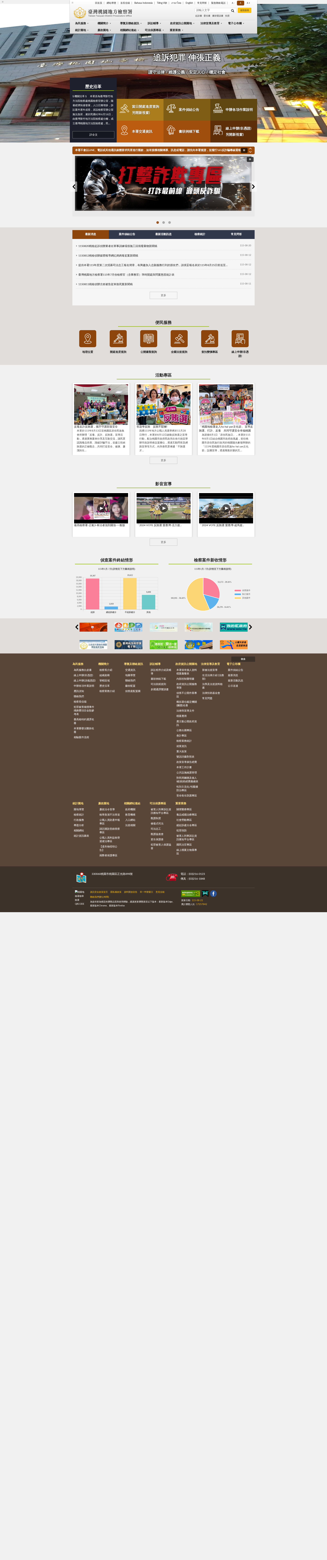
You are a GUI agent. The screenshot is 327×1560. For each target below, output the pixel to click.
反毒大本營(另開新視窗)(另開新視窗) (169, 222)
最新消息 (233, 675)
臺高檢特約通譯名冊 (84, 721)
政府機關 (130, 809)
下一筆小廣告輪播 (250, 627)
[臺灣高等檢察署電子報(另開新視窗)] (128, 644)
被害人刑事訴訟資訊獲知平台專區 (161, 811)
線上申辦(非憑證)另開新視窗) (238, 131)
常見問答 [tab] (236, 234)
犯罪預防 (181, 830)
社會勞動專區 (184, 820)
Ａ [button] (240, 3)
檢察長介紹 (105, 670)
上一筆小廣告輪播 (76, 627)
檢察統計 (79, 814)
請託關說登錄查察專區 (109, 831)
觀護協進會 (157, 834)
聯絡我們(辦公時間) (99, 897)
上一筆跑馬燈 (250, 148)
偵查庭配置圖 (133, 691)
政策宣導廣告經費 (186, 762)
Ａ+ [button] (248, 3)
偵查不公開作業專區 (186, 695)
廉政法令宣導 (107, 809)
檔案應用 (181, 716)
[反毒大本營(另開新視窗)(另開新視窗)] (163, 186)
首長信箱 (125, 3)
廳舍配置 (130, 686)
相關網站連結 (128, 30)
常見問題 (207, 698)
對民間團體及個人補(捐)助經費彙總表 (187, 780)
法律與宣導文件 (185, 711)
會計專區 (181, 735)
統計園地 (80, 30)
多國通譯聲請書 (160, 689)
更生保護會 (157, 839)
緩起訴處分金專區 (186, 825)
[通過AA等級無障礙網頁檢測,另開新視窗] (190, 894)
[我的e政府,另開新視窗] (205, 894)
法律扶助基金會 (211, 693)
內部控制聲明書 (185, 679)
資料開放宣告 (130, 892)
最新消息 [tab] (90, 234)
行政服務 (79, 820)
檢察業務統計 (184, 741)
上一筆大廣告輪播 (73, 187)
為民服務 (80, 23)
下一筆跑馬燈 (250, 152)
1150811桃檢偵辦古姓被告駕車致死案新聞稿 (105, 284)
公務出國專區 (184, 730)
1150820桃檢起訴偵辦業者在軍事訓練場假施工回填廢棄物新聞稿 (117, 246)
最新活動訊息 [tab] (163, 234)
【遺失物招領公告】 (108, 848)
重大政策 (181, 751)
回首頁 (98, 3)
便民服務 (163, 323)
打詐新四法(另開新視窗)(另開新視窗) (163, 222)
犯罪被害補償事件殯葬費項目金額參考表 (84, 710)
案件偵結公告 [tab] (127, 234)
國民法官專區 (184, 844)
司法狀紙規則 (158, 684)
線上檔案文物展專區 (186, 852)
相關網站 (79, 830)
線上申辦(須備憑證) (85, 680)
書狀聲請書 (217, 16)
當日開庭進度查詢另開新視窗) (145, 110)
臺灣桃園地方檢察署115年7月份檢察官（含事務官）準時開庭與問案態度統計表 (126, 274)
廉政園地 (103, 30)
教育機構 (130, 814)
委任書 (207, 16)
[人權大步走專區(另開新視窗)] (234, 644)
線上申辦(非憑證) (83, 675)
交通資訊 (130, 670)
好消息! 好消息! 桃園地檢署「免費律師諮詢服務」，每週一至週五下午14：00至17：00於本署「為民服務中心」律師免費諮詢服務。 (155, 150)
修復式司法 (157, 823)
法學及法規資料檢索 (212, 686)
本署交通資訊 (142, 131)
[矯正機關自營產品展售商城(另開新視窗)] (93, 627)
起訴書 (198, 16)
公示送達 (233, 686)
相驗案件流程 (81, 737)
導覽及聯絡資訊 (129, 23)
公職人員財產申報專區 (109, 822)
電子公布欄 (235, 23)
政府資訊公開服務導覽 (186, 686)
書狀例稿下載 (189, 131)
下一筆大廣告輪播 (253, 187)
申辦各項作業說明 (239, 109)
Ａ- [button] (233, 3)
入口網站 (130, 820)
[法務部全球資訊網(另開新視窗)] (199, 644)
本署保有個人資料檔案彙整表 (186, 672)
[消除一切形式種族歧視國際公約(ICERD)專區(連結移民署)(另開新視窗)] (164, 627)
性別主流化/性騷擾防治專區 (187, 789)
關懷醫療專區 (184, 809)
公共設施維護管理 (186, 772)
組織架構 (104, 675)
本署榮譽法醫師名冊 (84, 730)
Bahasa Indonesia (143, 3)
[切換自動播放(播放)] (244, 150)
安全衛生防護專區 (186, 795)
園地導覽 (79, 809)
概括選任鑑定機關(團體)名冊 (186, 704)
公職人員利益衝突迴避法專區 (109, 839)
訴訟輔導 (153, 23)
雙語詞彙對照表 (185, 757)
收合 (243, 659)
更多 (163, 295)
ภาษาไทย (176, 3)
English (189, 3)
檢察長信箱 (80, 701)
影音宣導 (163, 484)
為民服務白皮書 (83, 670)
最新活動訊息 (235, 680)
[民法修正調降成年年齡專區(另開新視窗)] (199, 627)
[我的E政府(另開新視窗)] (234, 627)
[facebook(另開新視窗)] (213, 894)
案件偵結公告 (189, 109)
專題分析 (79, 825)
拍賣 (227, 16)
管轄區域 (104, 680)
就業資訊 (181, 746)
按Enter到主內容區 (12, 2)
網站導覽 (111, 3)
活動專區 (163, 375)
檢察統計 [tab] (199, 234)
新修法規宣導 (209, 670)
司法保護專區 (153, 30)
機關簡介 (103, 23)
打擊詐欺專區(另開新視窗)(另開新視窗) (157, 222)
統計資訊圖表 (81, 836)
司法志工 (156, 829)
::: (72, 3)
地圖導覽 (130, 675)
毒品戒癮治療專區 (186, 814)
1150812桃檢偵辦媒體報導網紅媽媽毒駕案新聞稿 (108, 255)
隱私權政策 (115, 892)
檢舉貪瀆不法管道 (109, 814)
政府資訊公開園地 (181, 23)
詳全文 (93, 134)
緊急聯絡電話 (218, 3)
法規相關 (130, 825)
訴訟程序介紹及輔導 (161, 672)
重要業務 (175, 30)
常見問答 (202, 3)
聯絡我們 (79, 696)
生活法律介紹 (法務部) (213, 677)
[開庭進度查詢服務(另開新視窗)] (93, 644)
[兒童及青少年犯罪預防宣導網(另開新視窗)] (164, 644)
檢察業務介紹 (107, 691)
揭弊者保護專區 (108, 855)
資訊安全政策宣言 (99, 892)
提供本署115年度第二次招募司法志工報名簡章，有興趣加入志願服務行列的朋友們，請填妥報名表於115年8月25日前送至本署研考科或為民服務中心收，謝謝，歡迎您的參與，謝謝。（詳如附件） (153, 265)
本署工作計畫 (184, 767)
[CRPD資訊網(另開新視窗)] (128, 627)
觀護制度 (156, 818)
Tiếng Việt (162, 3)
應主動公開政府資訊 (186, 723)
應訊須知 (79, 691)
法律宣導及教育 (210, 23)
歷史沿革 (93, 87)
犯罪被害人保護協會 (161, 846)
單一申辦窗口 (146, 892)
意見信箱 (160, 892)
